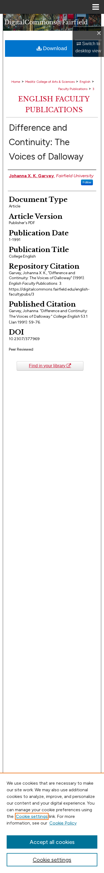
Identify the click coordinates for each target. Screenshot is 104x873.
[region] (52, 823)
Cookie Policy (63, 823)
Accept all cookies (52, 842)
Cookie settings (32, 816)
